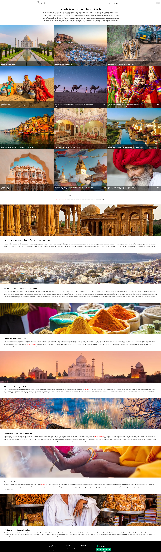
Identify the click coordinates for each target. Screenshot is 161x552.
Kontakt (91, 3)
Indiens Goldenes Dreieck (8, 64)
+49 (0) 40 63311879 (113, 3)
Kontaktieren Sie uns (61, 199)
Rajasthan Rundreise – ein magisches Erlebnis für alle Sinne (19, 106)
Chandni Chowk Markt (31, 344)
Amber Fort (73, 293)
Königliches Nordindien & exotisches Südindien (15, 189)
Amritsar (55, 487)
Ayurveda (64, 3)
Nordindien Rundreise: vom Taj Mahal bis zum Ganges (17, 147)
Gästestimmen (84, 3)
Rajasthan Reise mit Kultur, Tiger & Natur (121, 64)
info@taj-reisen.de (70, 550)
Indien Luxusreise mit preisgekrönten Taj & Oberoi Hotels (125, 147)
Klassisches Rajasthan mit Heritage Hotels (67, 147)
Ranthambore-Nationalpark (100, 436)
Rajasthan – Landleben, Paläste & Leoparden (122, 189)
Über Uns (75, 3)
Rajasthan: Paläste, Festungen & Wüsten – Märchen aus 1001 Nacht (75, 106)
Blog (70, 3)
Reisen (57, 3)
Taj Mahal (87, 389)
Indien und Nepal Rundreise (63, 189)
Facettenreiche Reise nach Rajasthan (119, 106)
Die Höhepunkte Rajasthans (63, 64)
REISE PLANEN (100, 3)
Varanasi (43, 484)
